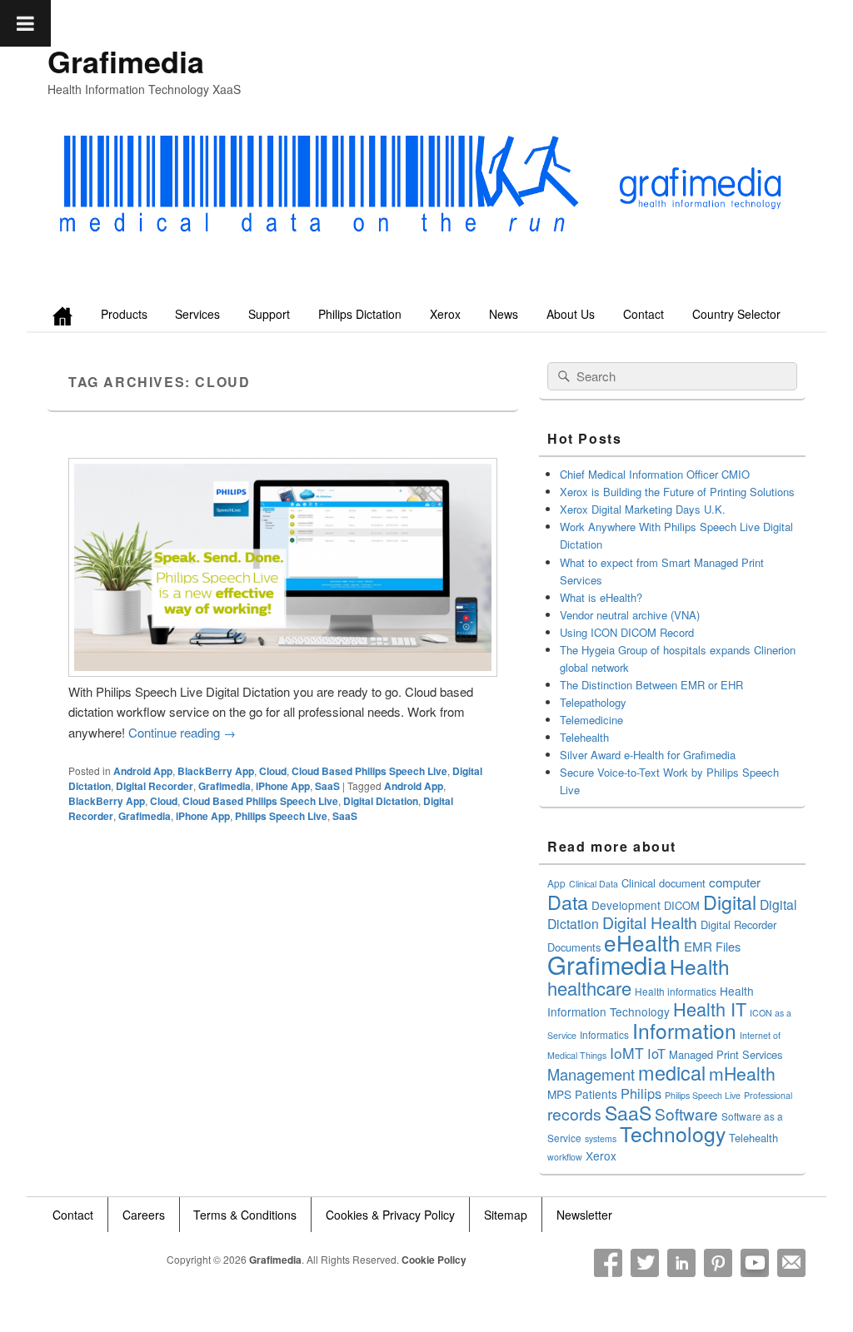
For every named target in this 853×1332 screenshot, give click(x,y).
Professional (768, 1095)
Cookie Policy (434, 1259)
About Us (570, 314)
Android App (142, 770)
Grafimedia (125, 60)
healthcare (589, 988)
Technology (673, 1133)
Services (197, 314)
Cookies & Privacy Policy (390, 1214)
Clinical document (663, 883)
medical (672, 1072)
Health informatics (675, 991)
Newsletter (584, 1214)
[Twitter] (645, 1263)
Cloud (273, 770)
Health (700, 966)
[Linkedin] (681, 1263)
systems (600, 1138)
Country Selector (736, 314)
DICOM (682, 905)
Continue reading (182, 732)
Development (626, 905)
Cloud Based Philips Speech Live (369, 770)
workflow (564, 1157)
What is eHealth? (601, 597)
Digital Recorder (154, 785)
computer (735, 882)
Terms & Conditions (245, 1214)
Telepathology (593, 702)
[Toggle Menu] (25, 23)
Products (124, 314)
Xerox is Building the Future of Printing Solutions (677, 492)
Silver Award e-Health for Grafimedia (648, 755)
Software (686, 1113)
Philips (641, 1093)
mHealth (742, 1073)
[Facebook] (608, 1263)
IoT (656, 1053)
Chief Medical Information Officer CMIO (655, 474)
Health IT (709, 1008)
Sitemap (505, 1214)
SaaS (327, 785)
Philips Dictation (360, 314)
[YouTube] (755, 1263)
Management (591, 1074)
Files (728, 946)
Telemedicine (591, 720)
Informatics (604, 1034)
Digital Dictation (380, 800)
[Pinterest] (718, 1263)
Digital (729, 901)
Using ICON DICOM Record (627, 632)
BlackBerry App (215, 770)
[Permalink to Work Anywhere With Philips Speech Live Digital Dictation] (282, 671)
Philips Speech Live (281, 815)
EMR (698, 946)
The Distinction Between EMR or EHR (651, 685)
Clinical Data (593, 883)
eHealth (642, 942)
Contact (643, 314)
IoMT (627, 1052)
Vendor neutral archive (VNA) (630, 615)
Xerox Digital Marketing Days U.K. (643, 509)
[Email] (791, 1263)
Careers (143, 1214)
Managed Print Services (725, 1054)
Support (269, 314)
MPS (559, 1094)
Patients (596, 1094)
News (503, 314)
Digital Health (649, 922)
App (556, 883)
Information (684, 1030)
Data (567, 901)
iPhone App (283, 785)
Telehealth (584, 737)
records (574, 1114)
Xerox (445, 314)
